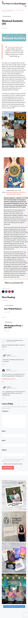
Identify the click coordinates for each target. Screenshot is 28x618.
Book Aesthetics (7, 16)
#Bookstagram (8, 322)
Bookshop (23, 192)
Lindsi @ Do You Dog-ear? (8, 378)
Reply (3, 349)
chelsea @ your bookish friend (14, 340)
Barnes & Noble (11, 194)
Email (4, 440)
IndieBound (16, 192)
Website (4, 450)
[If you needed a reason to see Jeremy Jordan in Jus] (14, 589)
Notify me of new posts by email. (13, 464)
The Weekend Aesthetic (14, 47)
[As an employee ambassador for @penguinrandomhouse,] (14, 495)
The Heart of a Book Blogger (14, 4)
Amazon (19, 194)
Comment (5, 411)
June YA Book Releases (13, 309)
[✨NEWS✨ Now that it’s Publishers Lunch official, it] (14, 526)
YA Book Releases (9, 305)
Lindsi (7, 369)
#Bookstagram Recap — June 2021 (13, 326)
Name (4, 431)
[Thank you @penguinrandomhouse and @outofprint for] (14, 557)
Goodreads (9, 192)
